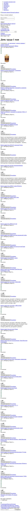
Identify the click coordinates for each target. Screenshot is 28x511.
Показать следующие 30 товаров (9, 494)
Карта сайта (17, 506)
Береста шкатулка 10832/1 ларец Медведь (11, 186)
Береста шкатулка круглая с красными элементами (13, 359)
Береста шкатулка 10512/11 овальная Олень (12, 145)
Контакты (6, 10)
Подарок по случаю (6, 34)
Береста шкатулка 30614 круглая (9, 223)
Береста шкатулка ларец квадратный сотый (12, 428)
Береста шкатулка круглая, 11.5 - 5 (9, 405)
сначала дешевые (20, 43)
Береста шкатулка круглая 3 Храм (9, 329)
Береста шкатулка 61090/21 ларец (9, 258)
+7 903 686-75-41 (5, 29)
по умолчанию (11, 43)
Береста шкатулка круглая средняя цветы (11, 376)
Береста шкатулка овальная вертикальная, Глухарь (13, 452)
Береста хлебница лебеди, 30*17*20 (10, 100)
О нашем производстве (9, 1)
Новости (6, 7)
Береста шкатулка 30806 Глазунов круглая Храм (13, 246)
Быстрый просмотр (5, 69)
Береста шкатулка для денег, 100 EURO (11, 282)
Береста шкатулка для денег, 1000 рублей (11, 305)
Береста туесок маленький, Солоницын (11, 70)
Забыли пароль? (11, 23)
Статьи (5, 8)
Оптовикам (6, 6)
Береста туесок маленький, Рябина (9, 46)
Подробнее (13, 69)
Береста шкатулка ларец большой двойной (11, 416)
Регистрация (4, 23)
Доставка (6, 3)
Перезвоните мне (5, 30)
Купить (2, 67)
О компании (4, 504)
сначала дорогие (5, 44)
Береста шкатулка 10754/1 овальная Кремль (12, 165)
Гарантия (6, 4)
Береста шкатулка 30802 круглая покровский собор (14, 235)
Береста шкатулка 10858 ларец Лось (10, 197)
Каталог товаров (14, 505)
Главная (3, 33)
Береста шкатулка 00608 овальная (9, 124)
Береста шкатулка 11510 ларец (8, 208)
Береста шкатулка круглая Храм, (9, 388)
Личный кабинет (14, 12)
